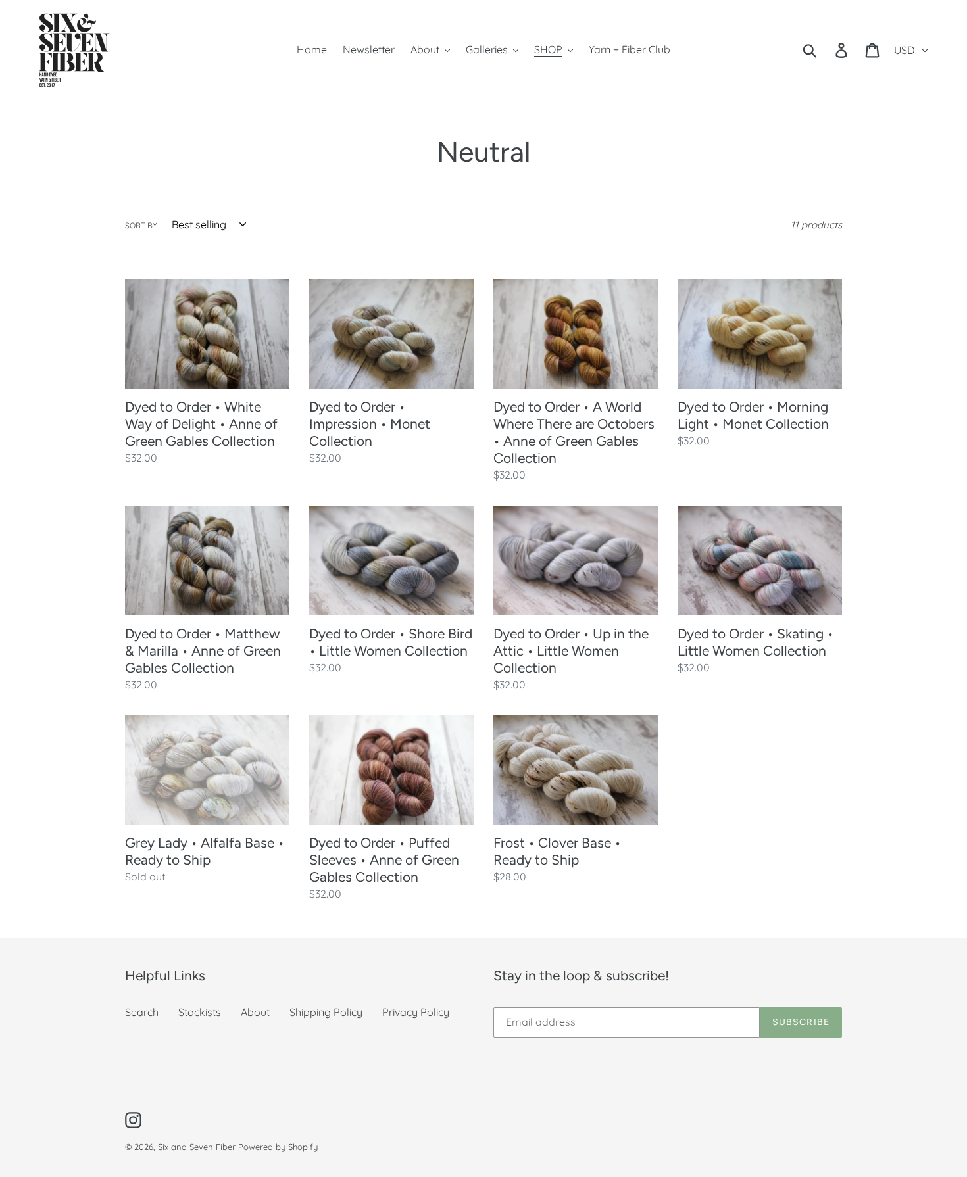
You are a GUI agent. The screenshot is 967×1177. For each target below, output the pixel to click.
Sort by (141, 225)
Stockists (199, 1012)
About (255, 1012)
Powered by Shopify (278, 1146)
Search (142, 1012)
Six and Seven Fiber (197, 1146)
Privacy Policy (415, 1012)
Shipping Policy (325, 1012)
